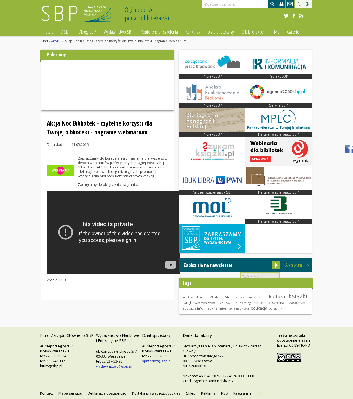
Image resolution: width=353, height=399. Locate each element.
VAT (229, 303)
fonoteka (188, 297)
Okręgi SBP (87, 31)
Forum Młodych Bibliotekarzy (220, 297)
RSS (224, 393)
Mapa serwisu (70, 393)
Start (49, 31)
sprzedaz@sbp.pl (157, 360)
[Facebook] (294, 16)
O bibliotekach (253, 31)
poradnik (275, 308)
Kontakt (46, 393)
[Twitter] (286, 16)
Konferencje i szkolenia (159, 31)
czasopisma (297, 302)
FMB (276, 31)
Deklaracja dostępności (107, 393)
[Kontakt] (290, 4)
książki (297, 296)
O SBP (65, 31)
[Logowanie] (281, 4)
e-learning (243, 303)
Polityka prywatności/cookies (156, 393)
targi (187, 302)
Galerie (293, 31)
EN (307, 4)
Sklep (191, 393)
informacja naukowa (234, 308)
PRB (62, 280)
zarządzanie (256, 297)
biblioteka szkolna (269, 302)
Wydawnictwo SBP (118, 31)
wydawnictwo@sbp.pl (114, 366)
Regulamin (242, 393)
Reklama (208, 393)
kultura (277, 296)
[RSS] (301, 16)
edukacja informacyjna (200, 308)
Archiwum (293, 265)
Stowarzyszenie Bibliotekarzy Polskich (77, 16)
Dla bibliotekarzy (221, 31)
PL (299, 4)
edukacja (259, 308)
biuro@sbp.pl (51, 365)
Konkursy (193, 31)
